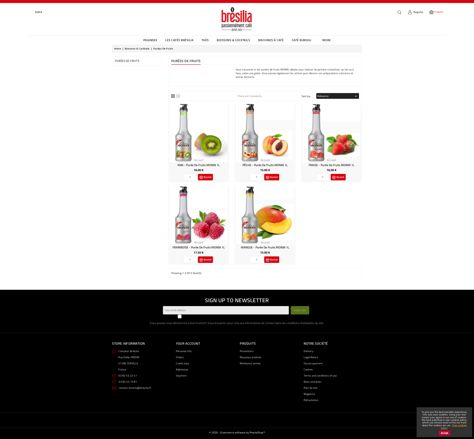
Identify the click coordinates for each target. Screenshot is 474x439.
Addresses (182, 369)
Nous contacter (312, 381)
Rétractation (311, 400)
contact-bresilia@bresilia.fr (135, 387)
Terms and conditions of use (320, 375)
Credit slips (182, 363)
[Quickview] (203, 135)
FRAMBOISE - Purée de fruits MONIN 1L (199, 247)
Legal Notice (311, 357)
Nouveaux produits (250, 357)
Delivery (308, 351)
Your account (188, 343)
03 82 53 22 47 (127, 375)
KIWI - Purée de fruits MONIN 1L (199, 165)
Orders (180, 357)
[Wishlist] (194, 135)
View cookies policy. (454, 426)
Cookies (308, 369)
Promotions (246, 351)
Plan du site (310, 387)
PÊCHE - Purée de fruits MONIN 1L (265, 165)
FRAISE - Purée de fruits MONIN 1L (331, 165)
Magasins (309, 394)
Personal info (184, 351)
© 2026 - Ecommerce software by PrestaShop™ (237, 432)
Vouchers (181, 375)
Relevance (337, 96)
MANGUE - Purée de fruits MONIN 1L (265, 247)
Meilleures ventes (250, 363)
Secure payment (313, 363)
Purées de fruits (127, 61)
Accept (444, 433)
